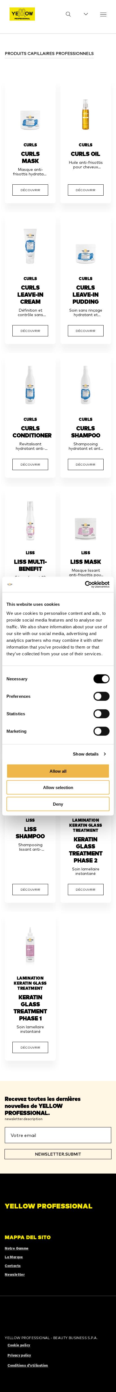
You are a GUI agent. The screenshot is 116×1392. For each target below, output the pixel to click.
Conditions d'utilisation (28, 1365)
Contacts (13, 1266)
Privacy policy (19, 1355)
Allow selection (58, 787)
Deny (58, 803)
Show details (86, 754)
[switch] (101, 696)
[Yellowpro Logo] (22, 14)
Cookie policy (19, 1345)
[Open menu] (103, 14)
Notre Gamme (16, 1248)
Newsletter (15, 1274)
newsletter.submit (58, 1154)
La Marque (14, 1257)
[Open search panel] (65, 14)
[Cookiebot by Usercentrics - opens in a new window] (85, 584)
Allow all (58, 770)
